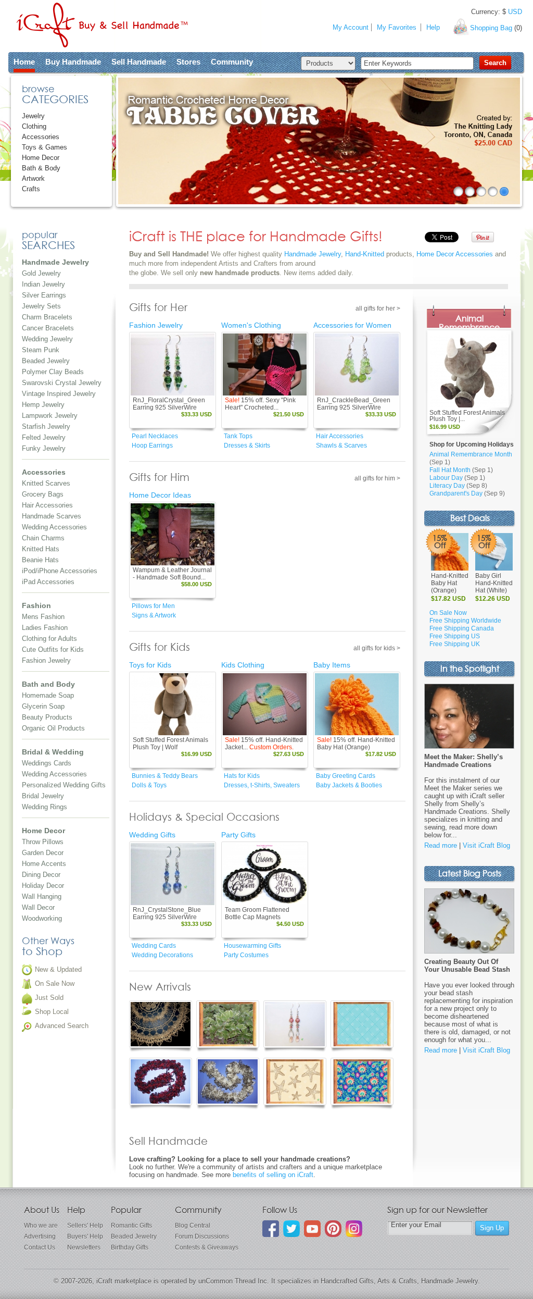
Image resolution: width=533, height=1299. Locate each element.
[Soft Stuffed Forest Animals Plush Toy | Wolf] (172, 704)
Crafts (31, 189)
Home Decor (40, 158)
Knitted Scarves (46, 483)
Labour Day (446, 477)
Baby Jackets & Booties (349, 785)
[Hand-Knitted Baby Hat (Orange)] (357, 704)
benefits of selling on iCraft (273, 1175)
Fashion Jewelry (46, 660)
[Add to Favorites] (206, 388)
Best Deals (470, 518)
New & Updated (58, 969)
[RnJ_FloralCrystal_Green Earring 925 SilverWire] (172, 364)
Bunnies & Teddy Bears (165, 776)
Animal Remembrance (469, 323)
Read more (440, 845)
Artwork (33, 178)
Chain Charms (43, 538)
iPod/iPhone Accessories (59, 571)
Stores (188, 61)
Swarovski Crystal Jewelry (61, 383)
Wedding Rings (44, 807)
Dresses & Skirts (247, 445)
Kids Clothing (242, 665)
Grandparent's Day (456, 493)
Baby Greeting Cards (345, 776)
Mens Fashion (43, 617)
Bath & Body (41, 168)
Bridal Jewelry (43, 796)
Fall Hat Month (450, 470)
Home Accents (44, 864)
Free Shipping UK (454, 644)
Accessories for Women (352, 325)
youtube (312, 1228)
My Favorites (396, 27)
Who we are (41, 1225)
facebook (270, 1228)
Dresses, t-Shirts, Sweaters (262, 785)
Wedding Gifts (152, 835)
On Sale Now (54, 983)
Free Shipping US (454, 636)
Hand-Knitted (364, 254)
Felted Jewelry (44, 437)
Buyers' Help (85, 1236)
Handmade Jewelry (312, 254)
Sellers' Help (85, 1225)
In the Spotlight (469, 669)
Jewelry (33, 116)
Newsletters (83, 1247)
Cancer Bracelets (48, 328)
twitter (291, 1228)
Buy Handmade (73, 61)
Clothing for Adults (49, 638)
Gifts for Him (159, 478)
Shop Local (52, 1012)
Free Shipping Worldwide (465, 620)
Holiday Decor (43, 885)
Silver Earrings (44, 295)
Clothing (34, 126)
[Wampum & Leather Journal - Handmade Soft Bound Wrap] (172, 534)
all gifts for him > (377, 478)
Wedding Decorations (162, 955)
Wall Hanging (41, 896)
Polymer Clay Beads (53, 372)
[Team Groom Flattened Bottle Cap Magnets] (265, 874)
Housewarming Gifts (252, 945)
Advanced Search (61, 1026)
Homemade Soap (48, 695)
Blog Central (192, 1225)
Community (232, 61)
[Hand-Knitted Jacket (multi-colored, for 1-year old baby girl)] (265, 704)
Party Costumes (246, 955)
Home (24, 61)
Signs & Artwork (154, 615)
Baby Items (331, 665)
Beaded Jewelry (46, 361)
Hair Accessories (47, 505)
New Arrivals (160, 987)
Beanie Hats (40, 560)
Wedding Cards (154, 945)
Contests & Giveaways (206, 1247)
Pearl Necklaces (155, 436)
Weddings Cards (46, 763)
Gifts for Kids (159, 647)
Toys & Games (44, 147)
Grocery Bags (43, 494)
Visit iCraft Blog (486, 845)
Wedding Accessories (54, 527)
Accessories (40, 137)
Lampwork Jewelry (50, 415)
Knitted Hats (40, 549)
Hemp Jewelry (43, 405)
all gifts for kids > (376, 648)
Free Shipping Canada (461, 628)
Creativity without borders (102, 25)
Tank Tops (238, 436)
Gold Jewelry (41, 273)
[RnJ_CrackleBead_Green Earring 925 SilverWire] (357, 364)
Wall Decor (38, 907)
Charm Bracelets (47, 317)
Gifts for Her (158, 308)
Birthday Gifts (129, 1247)
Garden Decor (43, 853)
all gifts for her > (378, 308)
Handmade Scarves (51, 516)
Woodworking (42, 918)
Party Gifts (238, 835)
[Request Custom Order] (283, 728)
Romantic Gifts (131, 1225)
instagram (354, 1228)
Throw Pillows (43, 842)
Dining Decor (41, 875)
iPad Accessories (48, 582)
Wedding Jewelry (47, 339)
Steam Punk (40, 350)
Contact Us (39, 1247)
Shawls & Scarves (341, 445)
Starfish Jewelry (46, 426)
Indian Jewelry (43, 284)
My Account (351, 27)
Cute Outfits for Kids (53, 649)
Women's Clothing (251, 325)
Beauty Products (47, 717)
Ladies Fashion (45, 628)
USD (515, 12)
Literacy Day (447, 485)
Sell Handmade (138, 61)
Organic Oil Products (53, 728)
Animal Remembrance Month (470, 454)
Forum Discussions (202, 1236)
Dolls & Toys (149, 785)
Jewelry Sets (41, 306)
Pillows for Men (153, 606)
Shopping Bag (491, 28)
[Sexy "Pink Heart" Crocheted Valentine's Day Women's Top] (265, 364)
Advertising (40, 1236)
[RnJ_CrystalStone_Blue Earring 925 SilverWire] (172, 874)
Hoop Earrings (152, 445)
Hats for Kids (242, 776)
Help (433, 27)
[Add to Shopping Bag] (191, 388)
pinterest (333, 1228)
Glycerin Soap (43, 706)
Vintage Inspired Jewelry (59, 394)
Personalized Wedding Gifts (64, 785)
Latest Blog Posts (469, 874)
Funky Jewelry (44, 448)
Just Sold (49, 997)
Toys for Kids (150, 665)
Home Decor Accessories (454, 254)
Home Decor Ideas (160, 495)
